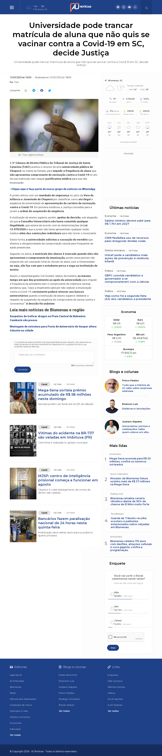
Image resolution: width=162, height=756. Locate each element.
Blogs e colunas (124, 372)
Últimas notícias (124, 208)
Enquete (117, 563)
